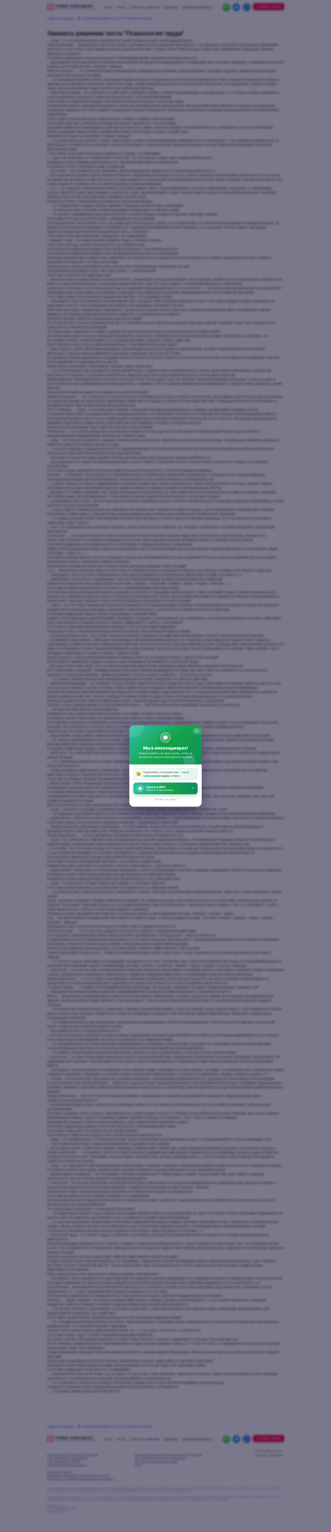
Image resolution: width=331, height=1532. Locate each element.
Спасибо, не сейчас (165, 799)
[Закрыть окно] (196, 731)
